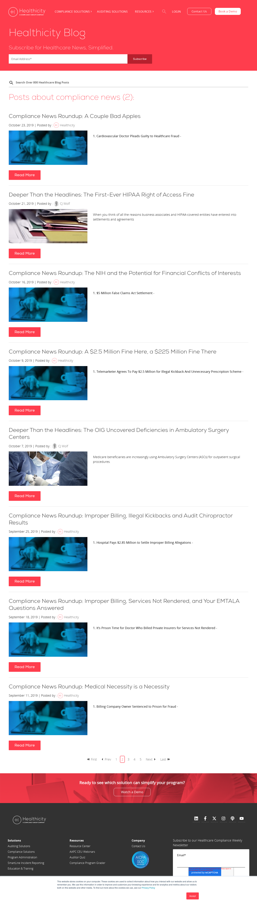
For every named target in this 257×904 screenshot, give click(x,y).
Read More (25, 175)
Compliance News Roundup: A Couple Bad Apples (75, 116)
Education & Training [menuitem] (20, 868)
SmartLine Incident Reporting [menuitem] (26, 863)
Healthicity (67, 125)
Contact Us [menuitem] (138, 846)
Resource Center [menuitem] (80, 846)
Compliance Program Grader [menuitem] (87, 863)
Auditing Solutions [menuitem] (112, 11)
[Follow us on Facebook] (205, 818)
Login (176, 11)
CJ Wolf (65, 203)
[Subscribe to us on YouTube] (241, 818)
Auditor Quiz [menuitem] (77, 857)
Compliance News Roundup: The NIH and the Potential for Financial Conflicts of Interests (125, 273)
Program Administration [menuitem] (22, 857)
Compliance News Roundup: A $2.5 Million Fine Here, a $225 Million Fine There (112, 351)
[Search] (11, 83)
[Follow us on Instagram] (223, 818)
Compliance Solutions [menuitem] (72, 11)
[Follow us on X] (214, 818)
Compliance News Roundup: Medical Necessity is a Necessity (89, 686)
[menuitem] (26, 840)
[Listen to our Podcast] (232, 818)
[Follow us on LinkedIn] (196, 818)
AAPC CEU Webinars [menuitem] (82, 852)
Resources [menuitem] (143, 11)
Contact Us (199, 11)
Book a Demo (228, 11)
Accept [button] (192, 895)
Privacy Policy (148, 887)
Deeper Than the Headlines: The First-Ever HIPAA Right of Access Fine (101, 194)
